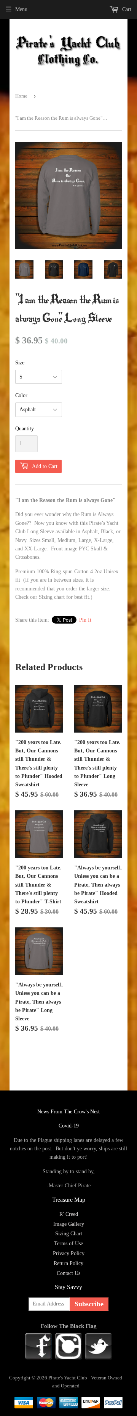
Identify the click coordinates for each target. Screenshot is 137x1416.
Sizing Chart (68, 1233)
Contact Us (68, 1273)
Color (21, 395)
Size (19, 363)
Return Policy (68, 1263)
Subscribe (89, 1304)
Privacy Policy (68, 1253)
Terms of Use (68, 1243)
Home (21, 96)
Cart (126, 9)
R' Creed (68, 1214)
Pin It (85, 620)
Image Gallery (68, 1224)
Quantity (24, 428)
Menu (21, 9)
